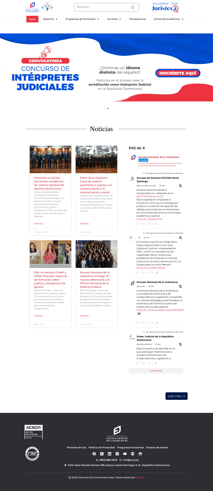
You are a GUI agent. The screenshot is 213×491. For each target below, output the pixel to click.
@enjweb (141, 286)
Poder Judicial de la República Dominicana (155, 338)
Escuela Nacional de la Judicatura (157, 282)
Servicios (112, 19)
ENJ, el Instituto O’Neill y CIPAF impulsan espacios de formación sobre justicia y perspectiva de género (50, 280)
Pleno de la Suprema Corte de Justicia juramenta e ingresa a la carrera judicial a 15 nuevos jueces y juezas (96, 185)
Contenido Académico (167, 19)
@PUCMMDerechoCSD (149, 196)
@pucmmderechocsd (146, 186)
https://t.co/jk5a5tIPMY (149, 219)
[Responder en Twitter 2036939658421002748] (138, 273)
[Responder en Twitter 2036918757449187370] (138, 363)
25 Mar (162, 186)
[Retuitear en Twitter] (144, 173)
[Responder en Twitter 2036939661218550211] (138, 224)
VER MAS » (38, 224)
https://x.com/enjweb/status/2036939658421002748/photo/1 (170, 310)
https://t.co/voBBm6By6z (150, 267)
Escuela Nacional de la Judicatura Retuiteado (165, 173)
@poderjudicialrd (144, 344)
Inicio (32, 19)
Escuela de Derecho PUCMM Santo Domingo (158, 180)
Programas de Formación (80, 19)
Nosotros (48, 19)
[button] (105, 108)
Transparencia (137, 19)
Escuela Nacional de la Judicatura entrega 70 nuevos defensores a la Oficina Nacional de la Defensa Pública (95, 280)
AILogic (140, 477)
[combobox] (100, 7)
